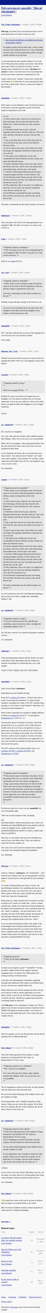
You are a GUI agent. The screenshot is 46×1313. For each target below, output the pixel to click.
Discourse (14, 1307)
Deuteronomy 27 (7, 718)
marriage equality (8, 1270)
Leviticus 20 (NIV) (23, 751)
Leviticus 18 (14, 698)
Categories (12, 1297)
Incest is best (6, 1261)
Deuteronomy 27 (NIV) (10, 754)
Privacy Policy (6, 1302)
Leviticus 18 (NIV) (8, 751)
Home (3, 1297)
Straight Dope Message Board (12, 2)
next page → (6, 1222)
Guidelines (23, 1297)
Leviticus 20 (14, 715)
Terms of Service (35, 1297)
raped (13, 261)
